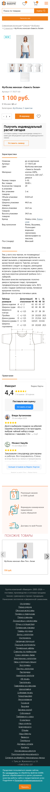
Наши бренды (25, 733)
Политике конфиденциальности (28, 780)
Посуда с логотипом (25, 668)
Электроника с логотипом (25, 658)
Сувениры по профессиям (25, 651)
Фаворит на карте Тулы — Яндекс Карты (24, 472)
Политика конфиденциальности (25, 754)
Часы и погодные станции (25, 661)
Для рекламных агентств (25, 750)
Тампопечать (25, 682)
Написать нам (25, 18)
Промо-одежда (25, 607)
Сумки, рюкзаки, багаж (25, 655)
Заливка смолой (25, 709)
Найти (39, 10)
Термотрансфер (25, 696)
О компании (25, 720)
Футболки (17, 108)
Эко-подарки (25, 665)
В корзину (24, 116)
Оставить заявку (16, 143)
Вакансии (25, 737)
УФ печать (25, 679)
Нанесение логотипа (25, 675)
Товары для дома (25, 631)
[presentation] (3, 554)
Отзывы (25, 730)
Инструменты (25, 637)
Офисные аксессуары (25, 610)
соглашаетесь (12, 772)
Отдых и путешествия (25, 624)
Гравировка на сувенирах (25, 685)
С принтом (27, 108)
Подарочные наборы (25, 648)
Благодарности (25, 726)
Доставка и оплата (25, 744)
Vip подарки (25, 603)
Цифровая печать (25, 692)
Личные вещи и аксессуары (25, 620)
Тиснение (25, 702)
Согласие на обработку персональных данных (25, 757)
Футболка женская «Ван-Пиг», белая (19, 561)
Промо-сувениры (25, 617)
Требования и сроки (25, 716)
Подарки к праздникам (25, 613)
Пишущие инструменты (25, 644)
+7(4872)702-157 (25, 764)
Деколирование (25, 699)
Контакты (25, 747)
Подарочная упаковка (25, 627)
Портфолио (25, 740)
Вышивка (25, 706)
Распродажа (25, 672)
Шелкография (25, 689)
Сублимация (25, 713)
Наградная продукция (25, 641)
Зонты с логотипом (25, 634)
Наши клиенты (25, 723)
